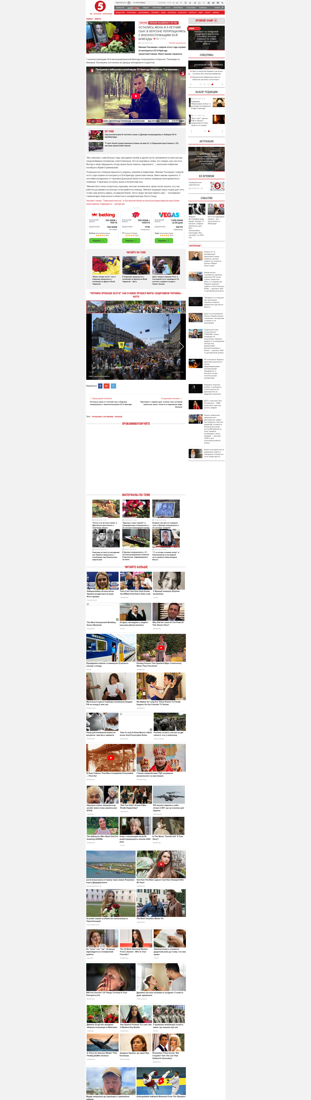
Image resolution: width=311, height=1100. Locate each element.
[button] (114, 306)
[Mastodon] (208, 3)
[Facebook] (181, 3)
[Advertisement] (136, 226)
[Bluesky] (213, 3)
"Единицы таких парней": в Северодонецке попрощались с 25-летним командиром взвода (135, 525)
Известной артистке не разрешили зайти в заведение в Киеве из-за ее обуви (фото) (214, 453)
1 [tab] (201, 84)
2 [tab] (204, 84)
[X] (204, 3)
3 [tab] (208, 84)
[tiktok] (190, 3)
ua (173, 2)
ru (177, 2)
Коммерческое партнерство (195, 183)
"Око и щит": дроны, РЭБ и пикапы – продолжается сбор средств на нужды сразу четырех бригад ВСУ (198, 124)
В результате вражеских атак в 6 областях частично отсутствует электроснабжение (204, 79)
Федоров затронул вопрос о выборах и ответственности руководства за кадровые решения (212, 389)
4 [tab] (212, 84)
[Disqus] (136, 461)
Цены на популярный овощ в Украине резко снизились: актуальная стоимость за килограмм (214, 318)
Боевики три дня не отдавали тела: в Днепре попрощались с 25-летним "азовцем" (165, 525)
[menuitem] (120, 8)
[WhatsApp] (199, 3)
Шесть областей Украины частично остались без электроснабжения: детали (205, 73)
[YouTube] (218, 3)
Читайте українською (177, 42)
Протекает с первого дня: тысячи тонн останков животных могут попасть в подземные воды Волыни (161, 404)
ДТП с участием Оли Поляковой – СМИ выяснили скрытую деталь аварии (213, 404)
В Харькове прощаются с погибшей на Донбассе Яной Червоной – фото (134, 279)
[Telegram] (194, 3)
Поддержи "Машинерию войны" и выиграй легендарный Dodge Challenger (199, 105)
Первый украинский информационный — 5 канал (100, 8)
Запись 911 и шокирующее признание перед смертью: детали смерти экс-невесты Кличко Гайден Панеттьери (212, 259)
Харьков (162, 38)
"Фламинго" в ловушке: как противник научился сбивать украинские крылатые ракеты (214, 302)
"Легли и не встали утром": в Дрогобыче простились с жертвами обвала (104, 525)
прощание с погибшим (102, 417)
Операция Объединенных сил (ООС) (163, 23)
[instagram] (185, 3)
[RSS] (222, 3)
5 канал (131, 51)
